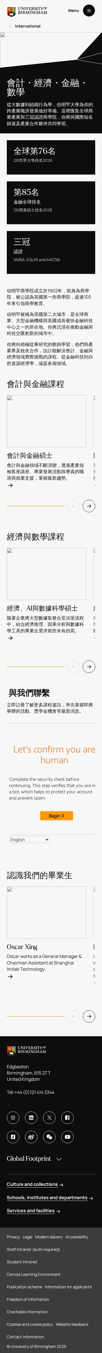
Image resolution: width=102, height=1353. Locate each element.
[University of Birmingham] (27, 10)
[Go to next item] (89, 506)
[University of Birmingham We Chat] (49, 1137)
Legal (27, 1236)
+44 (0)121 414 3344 (34, 1092)
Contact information (25, 1336)
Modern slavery (49, 1236)
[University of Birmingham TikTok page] (13, 1137)
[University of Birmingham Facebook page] (67, 1117)
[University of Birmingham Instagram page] (13, 1117)
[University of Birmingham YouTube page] (67, 1137)
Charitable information (27, 1311)
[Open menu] (89, 10)
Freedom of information (28, 1299)
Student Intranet (22, 1261)
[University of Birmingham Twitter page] (49, 1117)
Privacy (13, 1236)
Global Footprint (29, 1158)
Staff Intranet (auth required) (33, 1249)
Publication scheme (24, 1286)
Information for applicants (68, 1286)
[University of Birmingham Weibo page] (31, 1137)
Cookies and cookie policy (30, 1324)
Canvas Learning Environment (34, 1274)
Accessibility (76, 1236)
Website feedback (72, 1324)
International (28, 26)
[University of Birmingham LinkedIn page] (31, 1117)
